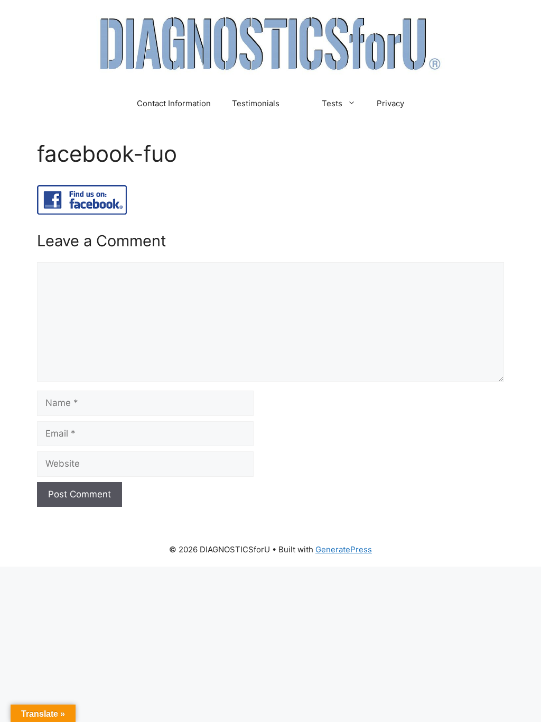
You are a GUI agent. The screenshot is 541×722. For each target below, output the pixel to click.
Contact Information (174, 103)
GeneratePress (343, 549)
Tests (332, 103)
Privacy (390, 103)
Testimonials (255, 103)
